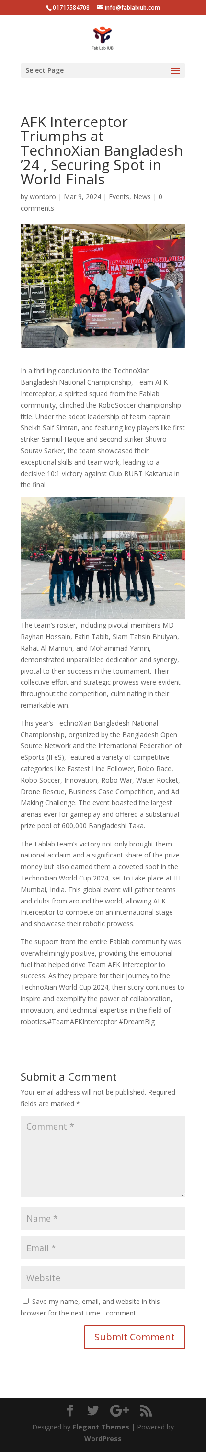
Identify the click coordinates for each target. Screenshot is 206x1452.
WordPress (103, 1438)
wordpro (43, 196)
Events (119, 196)
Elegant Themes (100, 1426)
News (142, 196)
